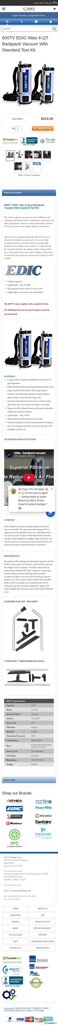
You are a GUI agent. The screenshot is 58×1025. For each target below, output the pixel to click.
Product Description (12, 193)
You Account (15, 935)
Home (15, 909)
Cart (15, 941)
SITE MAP (42, 935)
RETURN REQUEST (42, 928)
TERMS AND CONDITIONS (42, 941)
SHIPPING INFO (42, 948)
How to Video (9, 780)
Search (15, 922)
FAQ (42, 915)
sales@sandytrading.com (20, 890)
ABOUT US (42, 909)
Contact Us (15, 948)
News (15, 928)
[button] (12, 970)
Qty (13, 128)
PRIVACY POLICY (42, 922)
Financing (15, 915)
